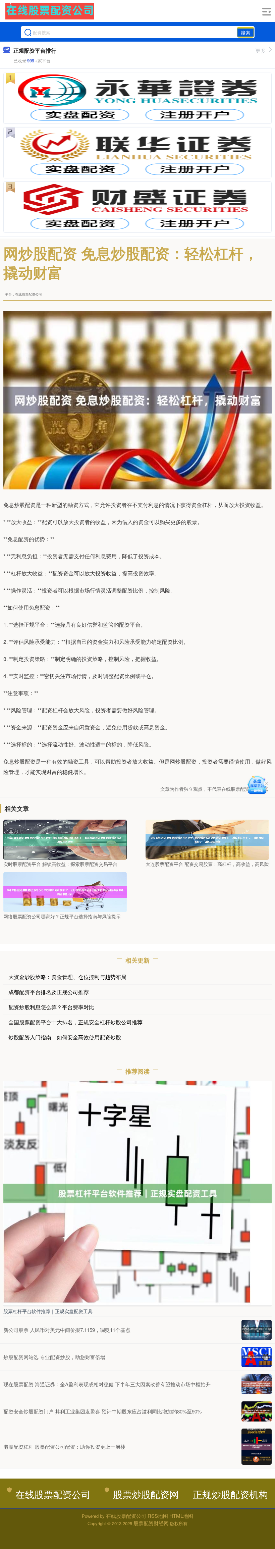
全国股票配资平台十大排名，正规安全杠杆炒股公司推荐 (75, 1022)
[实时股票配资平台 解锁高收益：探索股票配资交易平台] (65, 839)
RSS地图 (158, 1515)
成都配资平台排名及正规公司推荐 (48, 992)
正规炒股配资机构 (230, 1494)
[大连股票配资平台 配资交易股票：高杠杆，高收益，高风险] (207, 839)
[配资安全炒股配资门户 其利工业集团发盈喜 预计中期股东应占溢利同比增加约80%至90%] (256, 1411)
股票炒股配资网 (146, 1494)
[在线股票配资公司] (49, 11)
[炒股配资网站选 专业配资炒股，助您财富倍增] (256, 1357)
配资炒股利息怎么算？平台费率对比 (51, 1007)
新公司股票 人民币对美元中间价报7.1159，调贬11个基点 (66, 1329)
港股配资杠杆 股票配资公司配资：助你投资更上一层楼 (64, 1446)
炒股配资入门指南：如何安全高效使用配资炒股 (64, 1037)
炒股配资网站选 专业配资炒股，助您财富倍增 (54, 1356)
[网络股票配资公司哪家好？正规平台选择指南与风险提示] (65, 891)
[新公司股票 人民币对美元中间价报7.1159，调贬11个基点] (256, 1330)
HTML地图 (181, 1515)
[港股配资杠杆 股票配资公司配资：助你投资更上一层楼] (256, 1447)
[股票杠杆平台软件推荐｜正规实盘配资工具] (137, 1192)
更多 (260, 50)
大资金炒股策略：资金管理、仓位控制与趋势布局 (67, 977)
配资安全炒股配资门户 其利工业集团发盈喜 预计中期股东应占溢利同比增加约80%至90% (102, 1411)
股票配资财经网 (151, 1523)
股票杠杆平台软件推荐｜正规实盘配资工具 (48, 1311)
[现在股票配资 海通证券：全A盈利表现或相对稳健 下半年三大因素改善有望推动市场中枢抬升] (256, 1384)
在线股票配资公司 (53, 1494)
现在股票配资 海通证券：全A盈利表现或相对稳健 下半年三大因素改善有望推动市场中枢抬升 (107, 1384)
